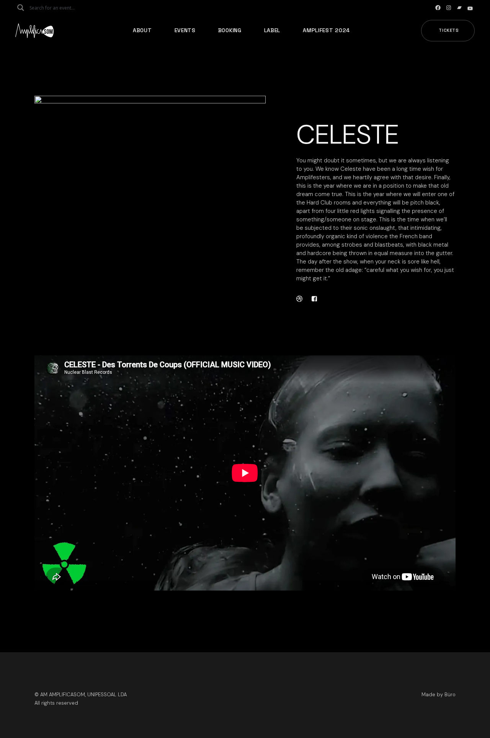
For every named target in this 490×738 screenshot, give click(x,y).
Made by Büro (438, 694)
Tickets (449, 30)
